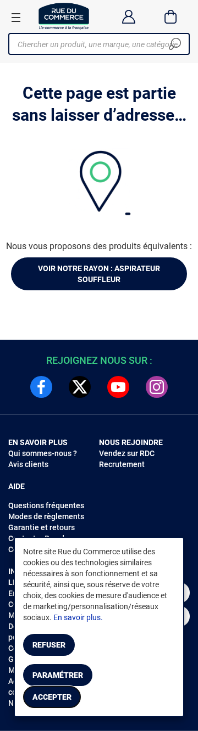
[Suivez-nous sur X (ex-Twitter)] (80, 387)
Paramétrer (57, 675)
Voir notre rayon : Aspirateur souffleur (99, 274)
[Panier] (171, 16)
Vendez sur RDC (127, 453)
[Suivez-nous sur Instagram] (157, 387)
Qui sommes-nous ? (42, 453)
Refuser (48, 644)
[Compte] (128, 16)
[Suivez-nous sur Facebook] (41, 387)
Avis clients (28, 464)
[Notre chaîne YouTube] (118, 387)
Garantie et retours (41, 527)
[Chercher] (174, 43)
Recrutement (122, 464)
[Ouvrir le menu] (16, 17)
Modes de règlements (46, 516)
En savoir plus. (78, 617)
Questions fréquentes (46, 505)
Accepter (52, 697)
